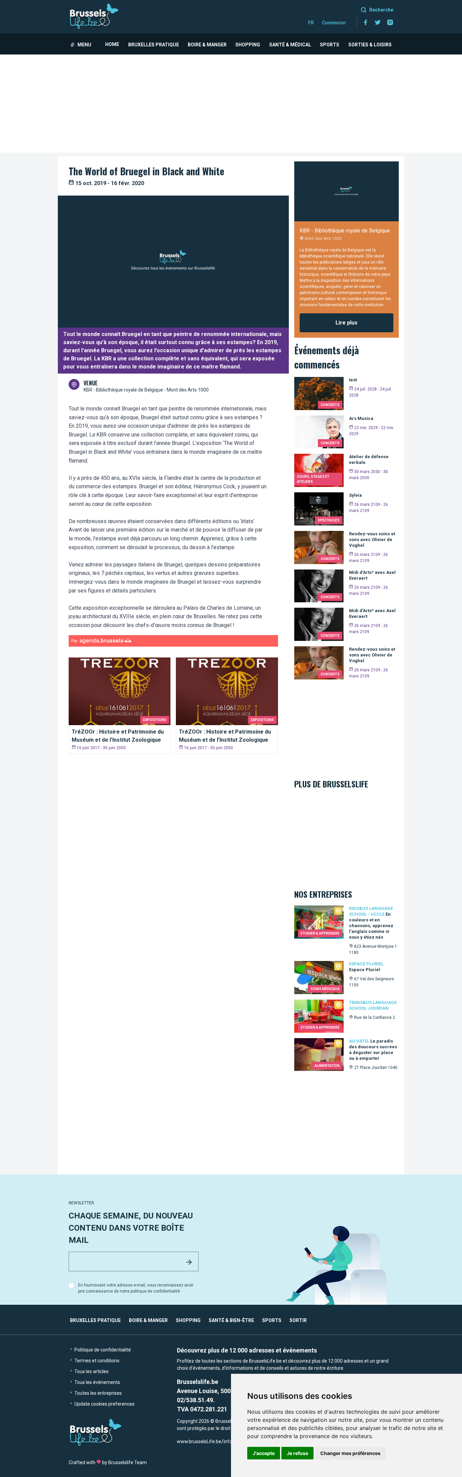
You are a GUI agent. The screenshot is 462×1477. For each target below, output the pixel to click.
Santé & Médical (290, 44)
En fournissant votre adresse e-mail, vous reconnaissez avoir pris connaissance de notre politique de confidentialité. (135, 1288)
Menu (84, 44)
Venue (91, 383)
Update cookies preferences (104, 1404)
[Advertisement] (231, 105)
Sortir (298, 1320)
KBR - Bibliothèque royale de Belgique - (125, 390)
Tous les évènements (96, 1382)
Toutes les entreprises (97, 1393)
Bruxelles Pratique (153, 44)
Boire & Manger (207, 44)
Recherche (381, 10)
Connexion (334, 22)
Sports (329, 44)
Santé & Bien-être (231, 1320)
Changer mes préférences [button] (350, 1453)
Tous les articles (91, 1371)
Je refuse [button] (297, 1453)
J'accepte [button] (264, 1453)
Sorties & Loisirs (370, 44)
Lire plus (346, 322)
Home (112, 44)
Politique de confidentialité (102, 1349)
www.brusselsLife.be (199, 1441)
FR (311, 22)
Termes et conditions (96, 1360)
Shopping (247, 44)
